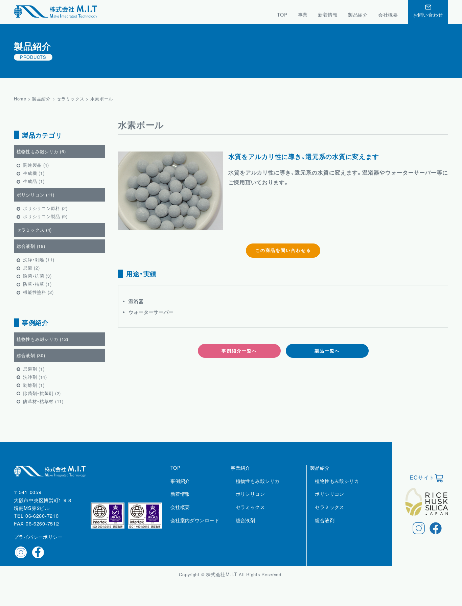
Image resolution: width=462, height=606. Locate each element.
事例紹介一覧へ (239, 351)
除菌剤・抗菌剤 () (42, 393)
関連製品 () (36, 165)
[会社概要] (180, 514)
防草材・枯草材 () (43, 401)
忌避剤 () (33, 369)
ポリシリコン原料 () (45, 208)
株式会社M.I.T (222, 574)
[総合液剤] (245, 527)
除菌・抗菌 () (37, 276)
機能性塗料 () (38, 292)
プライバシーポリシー (38, 536)
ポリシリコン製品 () (45, 216)
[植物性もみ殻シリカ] (258, 488)
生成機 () (33, 173)
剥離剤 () (33, 385)
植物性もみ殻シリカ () (41, 151)
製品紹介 (41, 98)
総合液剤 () (31, 246)
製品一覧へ (327, 351)
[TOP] (175, 475)
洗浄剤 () (35, 377)
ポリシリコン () (35, 194)
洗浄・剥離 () (38, 259)
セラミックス (70, 98)
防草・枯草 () (37, 284)
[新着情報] (180, 501)
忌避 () (31, 267)
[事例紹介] (180, 488)
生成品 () (33, 181)
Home (20, 98)
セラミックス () (34, 230)
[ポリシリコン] (250, 501)
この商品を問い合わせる (283, 250)
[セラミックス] (250, 514)
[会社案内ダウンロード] (194, 527)
